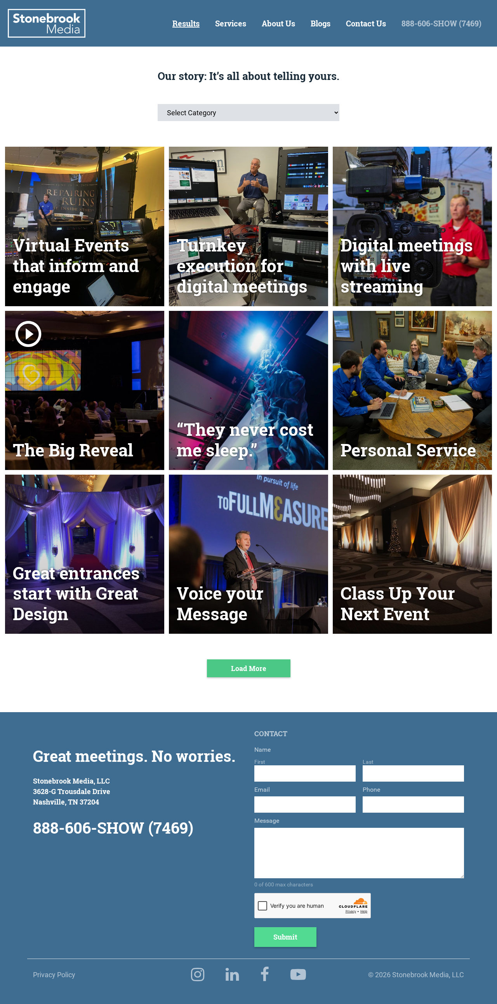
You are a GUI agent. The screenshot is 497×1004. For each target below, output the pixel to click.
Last (368, 762)
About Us (278, 23)
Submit (285, 937)
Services (230, 23)
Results (186, 23)
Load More (248, 668)
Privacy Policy (54, 975)
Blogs (320, 23)
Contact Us (366, 23)
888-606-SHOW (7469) (441, 23)
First (259, 762)
